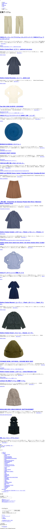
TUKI (5, 480)
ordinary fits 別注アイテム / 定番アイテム (12, 381)
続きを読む (3, 43)
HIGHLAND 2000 (3, 414)
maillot (1, 249)
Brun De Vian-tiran (8, 456)
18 (6, 445)
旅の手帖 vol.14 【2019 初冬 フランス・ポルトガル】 (14, 490)
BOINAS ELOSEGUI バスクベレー (10, 144)
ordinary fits (2, 386)
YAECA (1, 45)
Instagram (5, 526)
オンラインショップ (6, 516)
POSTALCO (6, 475)
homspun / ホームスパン (9, 464)
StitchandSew (7, 486)
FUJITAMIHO (7, 462)
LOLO (5, 468)
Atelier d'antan (3, 54)
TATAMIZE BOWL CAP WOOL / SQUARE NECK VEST (16, 361)
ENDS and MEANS (4, 178)
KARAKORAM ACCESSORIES (10, 458)
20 (8, 445)
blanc (5, 459)
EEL (1, 444)
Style (3, 6)
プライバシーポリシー (6, 521)
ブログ (3, 517)
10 (4, 445)
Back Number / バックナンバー (9, 500)
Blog (3, 4)
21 (9, 445)
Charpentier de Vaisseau (5, 208)
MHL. (5, 472)
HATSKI (6, 463)
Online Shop (4, 3)
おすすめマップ (5, 491)
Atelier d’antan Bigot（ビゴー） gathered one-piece (16, 49)
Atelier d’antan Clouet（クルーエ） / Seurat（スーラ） (17, 333)
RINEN (5, 476)
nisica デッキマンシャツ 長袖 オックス (12, 272)
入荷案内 (4, 453)
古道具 (5, 488)
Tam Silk (6, 111)
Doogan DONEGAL (8, 457)
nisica (1, 279)
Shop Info (4, 5)
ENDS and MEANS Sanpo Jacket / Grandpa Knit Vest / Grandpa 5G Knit (22, 173)
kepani (5, 467)
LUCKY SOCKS (7, 469)
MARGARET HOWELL (8, 471)
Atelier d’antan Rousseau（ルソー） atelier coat (15, 78)
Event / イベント (6, 499)
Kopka (5, 455)
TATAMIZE (6, 478)
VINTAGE (6, 487)
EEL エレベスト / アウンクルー (9, 438)
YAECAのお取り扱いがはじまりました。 (12, 163)
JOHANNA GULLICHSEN (9, 465)
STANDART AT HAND (8, 485)
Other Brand (2, 111)
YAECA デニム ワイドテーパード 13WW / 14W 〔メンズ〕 (17, 115)
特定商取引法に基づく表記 (7, 520)
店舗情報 (4, 518)
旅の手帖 (4, 489)
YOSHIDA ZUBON (8, 482)
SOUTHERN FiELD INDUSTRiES (11, 477)
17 (5, 445)
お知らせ (4, 452)
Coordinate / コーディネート (8, 501)
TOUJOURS (6, 479)
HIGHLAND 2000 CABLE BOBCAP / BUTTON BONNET (17, 409)
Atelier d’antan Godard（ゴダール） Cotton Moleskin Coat (18, 371)
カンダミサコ (7, 466)
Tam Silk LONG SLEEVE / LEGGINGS (11, 106)
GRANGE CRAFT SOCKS (8, 153)
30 (11, 445)
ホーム (3, 514)
